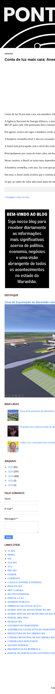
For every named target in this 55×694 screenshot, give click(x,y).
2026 (11, 467)
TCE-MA (12, 562)
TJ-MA (11, 551)
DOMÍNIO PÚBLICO (18, 602)
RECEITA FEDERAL (18, 594)
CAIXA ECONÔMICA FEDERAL (24, 582)
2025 (11, 471)
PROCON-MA (14, 586)
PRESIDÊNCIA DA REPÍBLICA (23, 649)
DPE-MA (12, 570)
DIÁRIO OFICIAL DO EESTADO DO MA (29, 610)
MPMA (11, 555)
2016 (11, 485)
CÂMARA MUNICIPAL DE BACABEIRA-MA (31, 637)
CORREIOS (13, 578)
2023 (11, 480)
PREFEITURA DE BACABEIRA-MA (26, 633)
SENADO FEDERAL (18, 645)
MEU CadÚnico (15, 590)
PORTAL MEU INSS (17, 617)
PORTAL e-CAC (15, 598)
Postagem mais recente (17, 197)
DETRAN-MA (14, 621)
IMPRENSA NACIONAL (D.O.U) (24, 606)
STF (9, 559)
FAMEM (11, 574)
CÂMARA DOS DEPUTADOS (22, 641)
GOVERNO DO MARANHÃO (22, 625)
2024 (11, 476)
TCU (9, 566)
